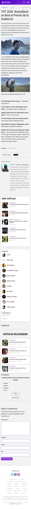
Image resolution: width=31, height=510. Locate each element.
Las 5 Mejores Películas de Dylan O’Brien (17, 359)
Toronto (4, 7)
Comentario (4, 419)
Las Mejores (12, 202)
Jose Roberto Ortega (12, 270)
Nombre (3, 437)
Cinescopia (10, 260)
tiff (15, 148)
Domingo (6, 388)
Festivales (24, 484)
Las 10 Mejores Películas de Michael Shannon (19, 204)
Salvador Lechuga (12, 296)
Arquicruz (4, 318)
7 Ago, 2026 (11, 206)
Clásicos (22, 479)
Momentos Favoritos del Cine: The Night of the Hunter (18, 222)
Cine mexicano (13, 479)
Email (2, 444)
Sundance (10, 488)
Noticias (23, 493)
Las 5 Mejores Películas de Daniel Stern (17, 342)
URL (2, 451)
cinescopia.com (24, 164)
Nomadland (11, 148)
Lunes (5, 390)
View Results (15, 397)
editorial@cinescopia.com (15, 503)
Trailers (16, 493)
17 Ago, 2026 (11, 231)
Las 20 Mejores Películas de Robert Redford (18, 213)
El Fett (12, 7)
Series (10, 493)
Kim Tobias (10, 291)
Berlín (10, 486)
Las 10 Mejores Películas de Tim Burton (17, 238)
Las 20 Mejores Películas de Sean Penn (17, 229)
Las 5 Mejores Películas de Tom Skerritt (17, 368)
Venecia (24, 488)
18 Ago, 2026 (11, 214)
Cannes (16, 486)
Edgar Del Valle (11, 281)
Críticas (9, 484)
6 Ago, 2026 (11, 224)
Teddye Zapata (11, 307)
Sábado (6, 386)
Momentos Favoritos (14, 219)
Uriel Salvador (10, 265)
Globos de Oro (17, 490)
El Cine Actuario (11, 276)
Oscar (25, 490)
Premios (9, 490)
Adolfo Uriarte (6, 315)
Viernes (6, 383)
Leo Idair (9, 286)
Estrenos (16, 484)
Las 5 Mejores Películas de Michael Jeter (18, 350)
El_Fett (18, 164)
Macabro (23, 486)
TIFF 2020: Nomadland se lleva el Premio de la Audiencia (15, 15)
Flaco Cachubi (10, 302)
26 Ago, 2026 (11, 352)
